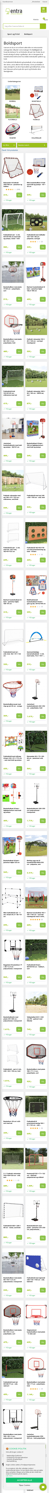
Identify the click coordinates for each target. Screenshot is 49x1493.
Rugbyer (13, 138)
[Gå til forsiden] (4, 34)
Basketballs (36, 101)
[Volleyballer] (36, 129)
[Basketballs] (36, 92)
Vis (19, 195)
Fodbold (36, 120)
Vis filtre (6, 145)
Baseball (12, 101)
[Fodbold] (36, 111)
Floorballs (12, 120)
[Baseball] (12, 92)
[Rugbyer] (12, 129)
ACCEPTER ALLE (24, 1480)
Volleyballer (36, 138)
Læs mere (9, 1476)
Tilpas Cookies (24, 1485)
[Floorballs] (12, 111)
